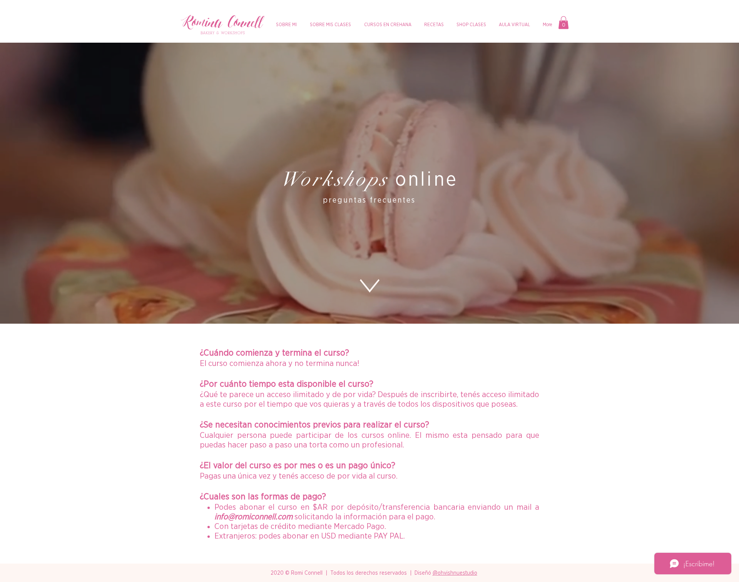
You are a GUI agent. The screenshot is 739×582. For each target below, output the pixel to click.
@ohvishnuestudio (455, 573)
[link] (563, 22)
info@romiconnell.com (253, 517)
